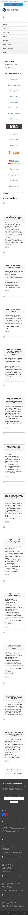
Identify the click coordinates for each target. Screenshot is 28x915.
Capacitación (6, 32)
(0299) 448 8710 (5, 1)
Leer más (7, 247)
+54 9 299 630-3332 (15, 1)
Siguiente (19, 773)
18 (14, 773)
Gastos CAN (6, 28)
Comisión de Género (8, 48)
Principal (5, 24)
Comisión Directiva (7, 44)
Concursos (5, 40)
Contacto (5, 52)
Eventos (5, 36)
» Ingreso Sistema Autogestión (12, 4)
